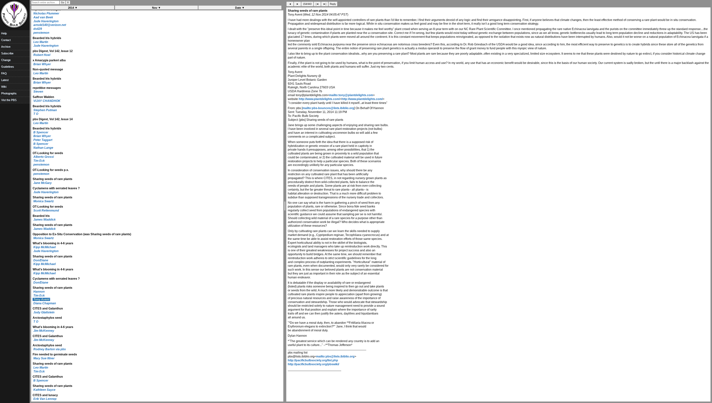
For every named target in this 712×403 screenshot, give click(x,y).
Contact (6, 39)
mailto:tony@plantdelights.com (351, 95)
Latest (5, 79)
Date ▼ (240, 7)
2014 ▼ (73, 7)
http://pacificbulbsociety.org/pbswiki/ (313, 364)
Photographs (9, 93)
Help (4, 33)
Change (6, 59)
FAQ (4, 73)
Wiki (3, 86)
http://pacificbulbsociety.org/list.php (313, 360)
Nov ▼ (156, 7)
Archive (5, 46)
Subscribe (7, 53)
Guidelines (7, 66)
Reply (333, 4)
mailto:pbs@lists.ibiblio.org (335, 356)
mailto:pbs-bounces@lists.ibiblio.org (328, 108)
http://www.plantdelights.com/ (319, 99)
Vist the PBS (9, 99)
